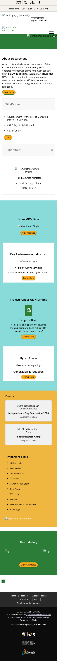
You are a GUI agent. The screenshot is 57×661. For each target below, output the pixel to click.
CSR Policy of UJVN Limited (20, 125)
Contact (32, 188)
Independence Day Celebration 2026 (28, 413)
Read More (9, 92)
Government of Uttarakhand (35, 9)
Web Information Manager (29, 603)
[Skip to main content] (18, 2)
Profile (24, 188)
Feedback (24, 595)
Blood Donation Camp (28, 436)
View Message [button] (28, 232)
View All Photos (28, 564)
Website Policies (39, 595)
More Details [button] (28, 336)
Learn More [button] (28, 278)
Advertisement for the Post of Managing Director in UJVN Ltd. (27, 118)
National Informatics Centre (39, 614)
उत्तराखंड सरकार (14, 9)
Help (36, 599)
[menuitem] (25, 2)
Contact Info (24, 599)
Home (13, 595)
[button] (51, 33)
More (8, 137)
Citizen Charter (14, 130)
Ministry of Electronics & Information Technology (28, 617)
